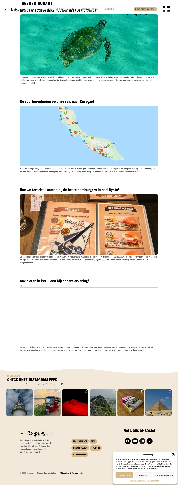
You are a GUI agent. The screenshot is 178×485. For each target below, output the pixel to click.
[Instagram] (164, 10)
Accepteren (124, 475)
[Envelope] (168, 10)
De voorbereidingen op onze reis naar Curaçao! (57, 101)
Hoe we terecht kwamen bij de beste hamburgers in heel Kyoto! (69, 189)
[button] (173, 454)
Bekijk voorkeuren (164, 475)
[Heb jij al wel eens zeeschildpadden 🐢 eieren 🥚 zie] (75, 402)
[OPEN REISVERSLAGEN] (99, 9)
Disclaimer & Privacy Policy (138, 481)
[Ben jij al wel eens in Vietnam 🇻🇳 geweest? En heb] (103, 402)
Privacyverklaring (153, 481)
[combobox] (145, 9)
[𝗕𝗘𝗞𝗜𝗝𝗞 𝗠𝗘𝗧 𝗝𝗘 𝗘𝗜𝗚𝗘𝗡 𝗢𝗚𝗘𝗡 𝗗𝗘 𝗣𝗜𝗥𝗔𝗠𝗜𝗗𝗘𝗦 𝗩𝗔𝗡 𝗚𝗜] (158, 402)
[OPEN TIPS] (77, 9)
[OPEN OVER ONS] (116, 9)
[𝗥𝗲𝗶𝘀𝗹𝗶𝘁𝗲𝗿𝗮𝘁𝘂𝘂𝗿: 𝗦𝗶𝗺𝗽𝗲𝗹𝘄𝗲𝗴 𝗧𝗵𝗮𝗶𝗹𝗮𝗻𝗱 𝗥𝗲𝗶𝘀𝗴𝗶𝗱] (130, 402)
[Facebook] (164, 7)
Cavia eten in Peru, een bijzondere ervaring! (54, 280)
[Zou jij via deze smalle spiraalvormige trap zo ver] (19, 402)
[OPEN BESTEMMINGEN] (65, 9)
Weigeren (143, 475)
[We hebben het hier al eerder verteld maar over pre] (47, 402)
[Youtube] (168, 7)
